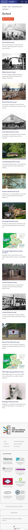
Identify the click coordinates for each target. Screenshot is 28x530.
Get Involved (6, 446)
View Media (9, 19)
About (5, 441)
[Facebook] (14, 527)
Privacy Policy (17, 446)
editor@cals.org (14, 512)
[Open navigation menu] (26, 1)
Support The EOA (18, 444)
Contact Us (6, 444)
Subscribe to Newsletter (19, 441)
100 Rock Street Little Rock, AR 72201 (14, 506)
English (18, 528)
